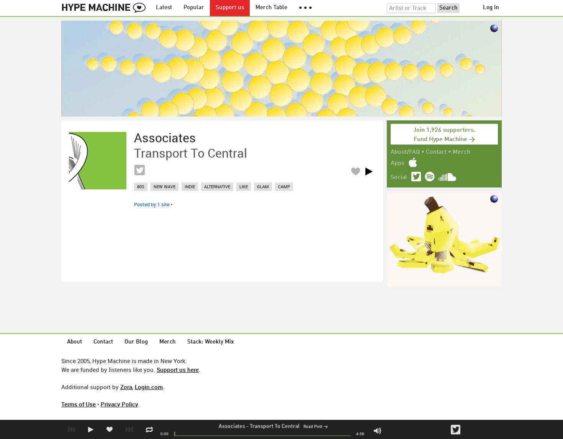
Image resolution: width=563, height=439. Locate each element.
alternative (217, 186)
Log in (491, 8)
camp (284, 186)
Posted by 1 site (152, 204)
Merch (461, 152)
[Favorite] (355, 171)
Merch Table (271, 8)
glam (263, 186)
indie (190, 186)
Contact (436, 152)
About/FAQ (405, 152)
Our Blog (136, 342)
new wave (164, 186)
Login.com (149, 387)
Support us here (178, 369)
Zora (126, 387)
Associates (232, 426)
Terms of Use (78, 404)
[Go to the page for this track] (97, 160)
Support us (230, 8)
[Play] (368, 171)
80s (140, 186)
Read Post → (315, 427)
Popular (193, 8)
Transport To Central (275, 426)
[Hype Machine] (105, 8)
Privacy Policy (119, 404)
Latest (164, 8)
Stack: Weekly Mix (210, 342)
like (243, 186)
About (74, 342)
